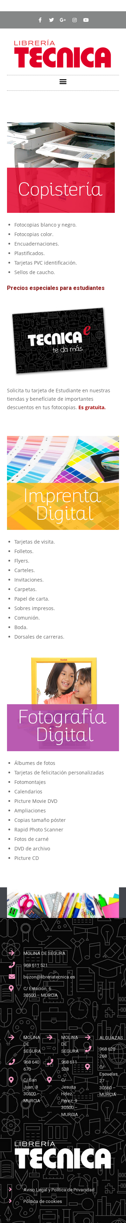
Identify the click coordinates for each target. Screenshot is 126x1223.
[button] (63, 81)
